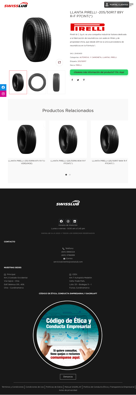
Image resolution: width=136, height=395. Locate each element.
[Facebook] (61, 221)
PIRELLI (114, 57)
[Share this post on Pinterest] (84, 80)
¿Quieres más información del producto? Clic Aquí (99, 72)
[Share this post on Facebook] (72, 80)
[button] (68, 376)
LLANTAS (106, 57)
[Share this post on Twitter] (78, 80)
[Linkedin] (74, 221)
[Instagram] (68, 221)
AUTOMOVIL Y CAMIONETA (90, 57)
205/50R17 (82, 61)
